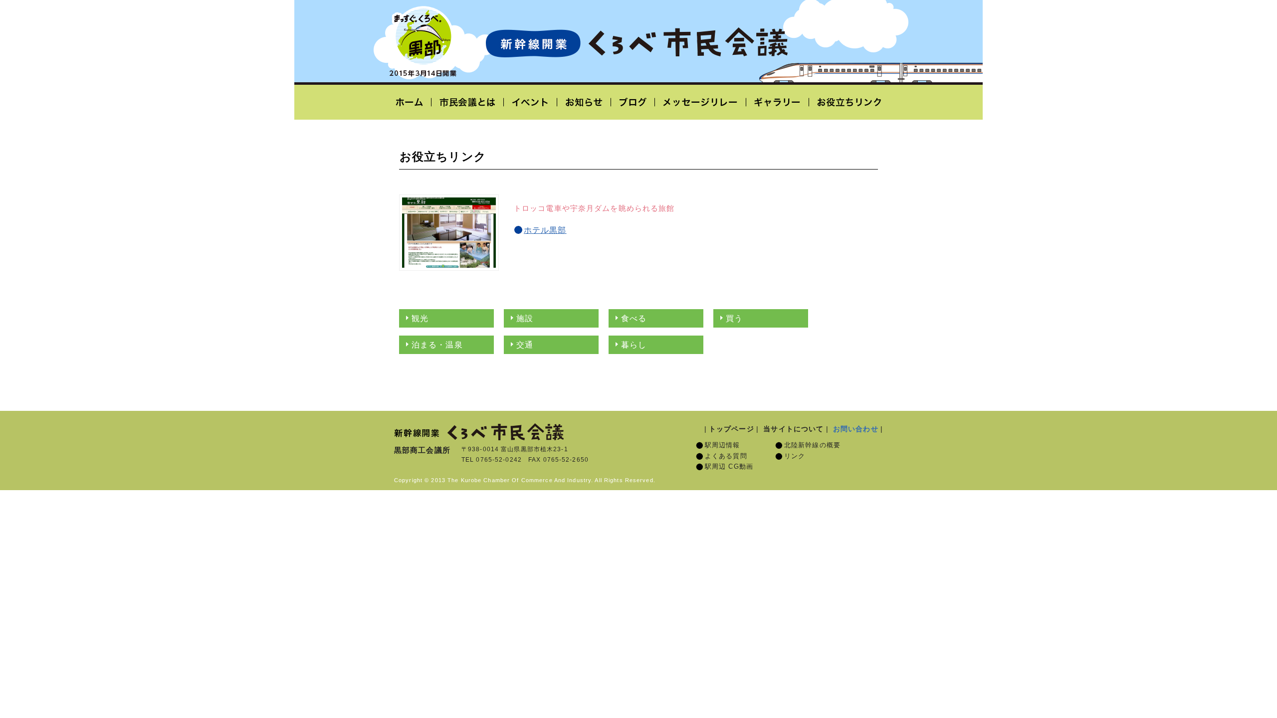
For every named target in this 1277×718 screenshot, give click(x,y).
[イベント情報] (530, 102)
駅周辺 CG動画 (729, 466)
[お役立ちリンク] (846, 102)
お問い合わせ (855, 429)
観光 (420, 318)
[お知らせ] (584, 102)
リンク (794, 456)
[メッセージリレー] (700, 102)
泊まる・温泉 (437, 345)
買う (734, 318)
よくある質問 (726, 456)
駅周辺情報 (722, 445)
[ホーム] (412, 102)
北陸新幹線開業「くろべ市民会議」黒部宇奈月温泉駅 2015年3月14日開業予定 (636, 42)
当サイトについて (793, 429)
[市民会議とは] (467, 102)
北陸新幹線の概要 (812, 445)
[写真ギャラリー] (777, 102)
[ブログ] (633, 102)
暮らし (633, 345)
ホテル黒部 (545, 230)
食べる (633, 318)
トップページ (731, 429)
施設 (524, 318)
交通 (524, 345)
